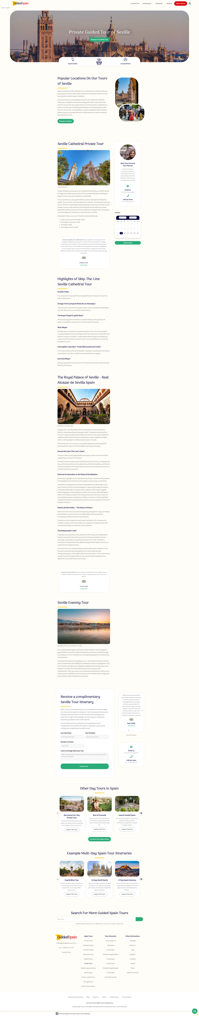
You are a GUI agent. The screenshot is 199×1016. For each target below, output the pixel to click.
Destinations (147, 3)
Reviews (169, 3)
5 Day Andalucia (110, 941)
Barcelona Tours (90, 923)
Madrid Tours (99, 923)
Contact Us (84, 766)
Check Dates (127, 243)
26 (124, 233)
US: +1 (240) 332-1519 (66, 948)
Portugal (133, 941)
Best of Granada (99, 815)
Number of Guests (67, 742)
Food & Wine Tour (72, 880)
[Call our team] (128, 196)
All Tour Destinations (88, 986)
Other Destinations (133, 936)
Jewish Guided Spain (127, 815)
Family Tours (119, 923)
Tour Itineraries (110, 936)
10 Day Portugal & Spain (110, 954)
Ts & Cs (104, 997)
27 (128, 233)
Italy (132, 950)
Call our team (128, 199)
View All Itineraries (111, 977)
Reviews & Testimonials (75, 997)
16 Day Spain (110, 963)
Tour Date (117, 212)
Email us (128, 190)
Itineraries (159, 3)
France (133, 968)
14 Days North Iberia (99, 880)
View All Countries (133, 973)
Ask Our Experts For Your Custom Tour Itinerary (74, 1014)
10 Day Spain (110, 950)
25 (121, 233)
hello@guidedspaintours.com (66, 943)
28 (131, 233)
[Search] (139, 919)
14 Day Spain (110, 959)
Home (3, 7)
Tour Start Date (66, 733)
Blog (88, 997)
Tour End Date (90, 733)
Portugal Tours (88, 982)
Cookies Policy (114, 997)
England (132, 954)
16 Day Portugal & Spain (110, 968)
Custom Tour (135, 3)
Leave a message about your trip (72, 751)
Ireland (132, 963)
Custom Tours (88, 941)
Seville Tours (88, 963)
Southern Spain (88, 950)
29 (134, 233)
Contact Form (66, 952)
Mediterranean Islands (88, 968)
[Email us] (128, 186)
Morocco (133, 945)
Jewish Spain (88, 973)
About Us (96, 997)
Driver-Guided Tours (88, 977)
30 (137, 233)
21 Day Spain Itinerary (127, 880)
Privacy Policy (126, 997)
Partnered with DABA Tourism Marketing (99, 1003)
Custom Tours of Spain (109, 923)
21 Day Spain (110, 973)
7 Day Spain (110, 945)
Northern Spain (88, 945)
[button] (120, 710)
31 (117, 235)
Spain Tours (88, 936)
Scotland (133, 959)
